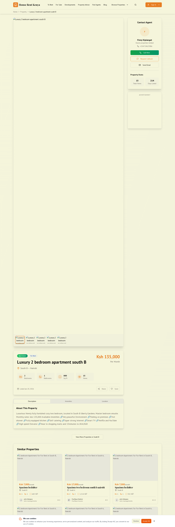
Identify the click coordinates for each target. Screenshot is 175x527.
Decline (136, 521)
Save (116, 389)
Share (104, 389)
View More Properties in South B (87, 437)
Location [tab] (105, 401)
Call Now (146, 53)
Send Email (147, 65)
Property (23, 12)
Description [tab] (32, 401)
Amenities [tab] (68, 401)
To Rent (50, 5)
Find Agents (96, 5)
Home (15, 12)
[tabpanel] (68, 416)
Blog (105, 5)
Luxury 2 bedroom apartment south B (43, 12)
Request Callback (146, 59)
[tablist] (68, 401)
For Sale (59, 5)
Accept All (146, 521)
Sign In (153, 5)
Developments (70, 5)
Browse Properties (118, 5)
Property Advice (84, 5)
